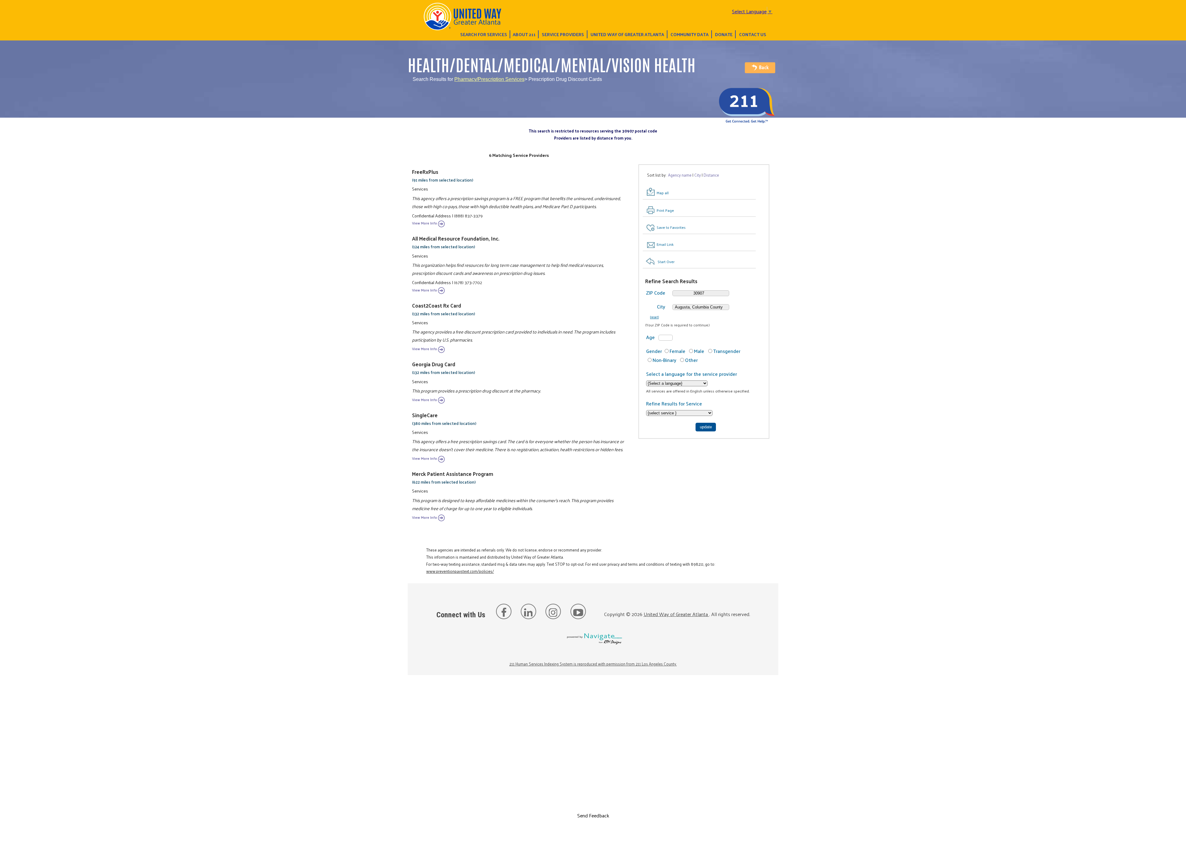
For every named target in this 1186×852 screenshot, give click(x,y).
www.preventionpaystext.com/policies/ (460, 571)
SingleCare (425, 415)
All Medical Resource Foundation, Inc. (455, 238)
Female (677, 350)
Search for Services (483, 34)
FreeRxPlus (425, 171)
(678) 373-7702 (468, 282)
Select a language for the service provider (691, 373)
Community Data (690, 34)
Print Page (665, 210)
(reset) (654, 317)
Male (699, 350)
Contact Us (752, 34)
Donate (724, 34)
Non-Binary (664, 359)
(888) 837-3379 (468, 216)
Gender (654, 350)
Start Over (666, 261)
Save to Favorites (671, 227)
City (661, 306)
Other (691, 359)
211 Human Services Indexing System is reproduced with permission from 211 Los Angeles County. (593, 663)
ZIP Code (655, 292)
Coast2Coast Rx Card (436, 305)
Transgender (726, 350)
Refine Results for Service (674, 403)
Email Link (665, 244)
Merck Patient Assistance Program (452, 473)
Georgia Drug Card (433, 364)
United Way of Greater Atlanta (627, 34)
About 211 (524, 34)
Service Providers (563, 34)
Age (650, 337)
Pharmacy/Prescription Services (489, 79)
